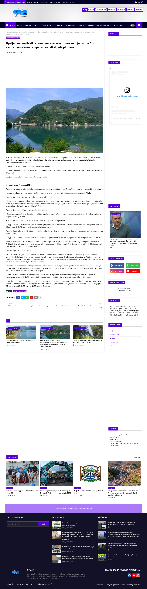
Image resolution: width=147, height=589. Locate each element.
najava (113, 338)
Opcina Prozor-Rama (125, 290)
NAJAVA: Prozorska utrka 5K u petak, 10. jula (89, 492)
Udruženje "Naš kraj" (68, 2)
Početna (12, 25)
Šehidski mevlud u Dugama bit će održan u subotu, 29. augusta (76, 524)
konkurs (113, 346)
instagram (118, 271)
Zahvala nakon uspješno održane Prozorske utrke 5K (22, 492)
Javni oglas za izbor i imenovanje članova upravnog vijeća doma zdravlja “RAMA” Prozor (77, 557)
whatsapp (134, 265)
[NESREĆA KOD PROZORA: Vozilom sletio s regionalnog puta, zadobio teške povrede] (102, 525)
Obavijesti (60, 25)
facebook (118, 265)
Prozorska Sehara (48, 25)
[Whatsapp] (27, 297)
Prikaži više (98, 321)
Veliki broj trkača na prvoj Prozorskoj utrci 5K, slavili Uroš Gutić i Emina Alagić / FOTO (56, 492)
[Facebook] (18, 297)
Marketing (129, 585)
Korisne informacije (103, 25)
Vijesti (35, 25)
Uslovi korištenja (55, 2)
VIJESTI (19, 25)
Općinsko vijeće (101, 9)
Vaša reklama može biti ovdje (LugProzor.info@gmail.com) (73, 508)
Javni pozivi (121, 9)
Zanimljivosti (81, 25)
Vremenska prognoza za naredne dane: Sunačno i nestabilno (20, 341)
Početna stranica (12, 32)
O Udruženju (119, 25)
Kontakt (36, 2)
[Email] (36, 297)
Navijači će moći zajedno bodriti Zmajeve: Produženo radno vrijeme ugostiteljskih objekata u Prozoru (123, 493)
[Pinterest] (31, 297)
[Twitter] (23, 297)
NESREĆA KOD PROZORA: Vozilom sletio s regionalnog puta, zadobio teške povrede (121, 523)
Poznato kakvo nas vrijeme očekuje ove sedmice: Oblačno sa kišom (87, 341)
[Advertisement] (56, 71)
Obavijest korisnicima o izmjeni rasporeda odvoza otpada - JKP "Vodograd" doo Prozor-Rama (122, 545)
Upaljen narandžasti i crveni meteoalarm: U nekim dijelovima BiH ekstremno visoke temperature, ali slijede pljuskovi (53, 343)
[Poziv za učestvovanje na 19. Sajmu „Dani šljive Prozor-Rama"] (102, 557)
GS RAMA (130, 9)
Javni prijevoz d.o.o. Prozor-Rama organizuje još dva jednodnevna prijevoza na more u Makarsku (78, 548)
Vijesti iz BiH (115, 335)
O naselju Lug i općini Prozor (114, 585)
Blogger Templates (22, 584)
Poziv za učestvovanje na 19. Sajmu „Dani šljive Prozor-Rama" (123, 556)
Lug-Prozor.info (46, 584)
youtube (135, 271)
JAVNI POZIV (115, 342)
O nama (29, 2)
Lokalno (91, 9)
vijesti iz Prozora (116, 331)
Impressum (44, 2)
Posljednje (138, 9)
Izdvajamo (111, 9)
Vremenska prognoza (26, 32)
